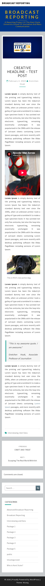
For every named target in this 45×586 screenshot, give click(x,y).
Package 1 (11, 526)
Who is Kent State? (15, 565)
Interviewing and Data (18, 433)
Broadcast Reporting (16, 3)
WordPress (35, 579)
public (9, 554)
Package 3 (11, 537)
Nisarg (26, 582)
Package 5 (11, 548)
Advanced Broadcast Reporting (20, 509)
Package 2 (11, 532)
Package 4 (11, 543)
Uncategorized (13, 560)
